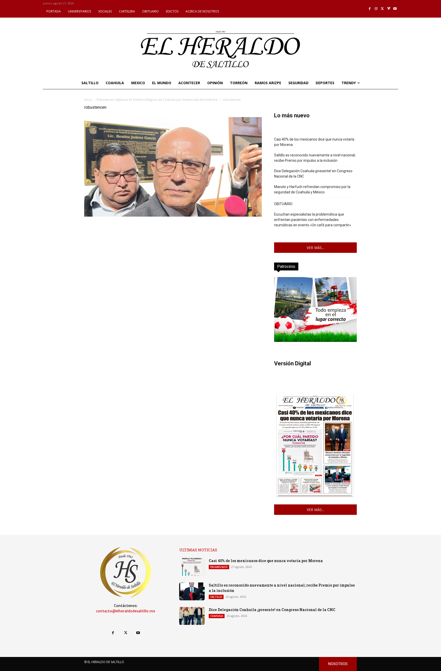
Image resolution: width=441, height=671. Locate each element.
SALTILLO (216, 597)
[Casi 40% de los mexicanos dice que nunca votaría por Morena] (192, 567)
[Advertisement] (173, 253)
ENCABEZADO (219, 567)
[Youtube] (395, 9)
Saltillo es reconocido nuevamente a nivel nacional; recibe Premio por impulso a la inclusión (315, 158)
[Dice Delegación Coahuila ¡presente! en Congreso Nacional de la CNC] (192, 616)
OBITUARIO (283, 204)
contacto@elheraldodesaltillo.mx (125, 611)
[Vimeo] (389, 9)
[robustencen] (173, 215)
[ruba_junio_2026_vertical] (315, 340)
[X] (382, 9)
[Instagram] (376, 9)
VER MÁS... (315, 247)
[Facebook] (370, 9)
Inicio (88, 99)
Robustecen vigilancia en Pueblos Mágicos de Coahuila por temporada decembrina (157, 99)
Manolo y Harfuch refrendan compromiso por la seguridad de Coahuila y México (312, 189)
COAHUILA (216, 616)
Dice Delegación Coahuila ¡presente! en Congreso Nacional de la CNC (313, 173)
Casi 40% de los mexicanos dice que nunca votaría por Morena (314, 142)
